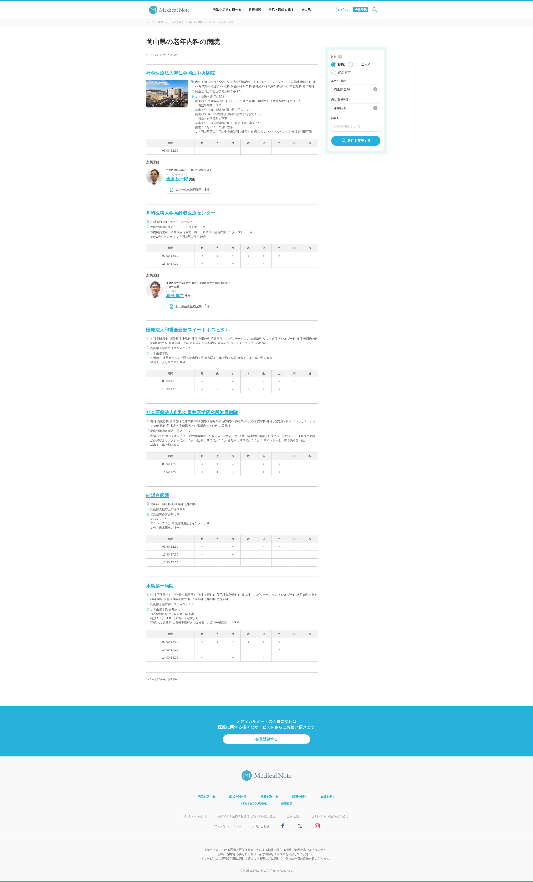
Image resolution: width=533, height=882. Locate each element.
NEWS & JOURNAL (253, 803)
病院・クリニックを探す (170, 22)
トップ (149, 22)
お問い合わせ (260, 826)
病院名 (335, 118)
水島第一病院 (160, 585)
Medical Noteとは (195, 816)
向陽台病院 (157, 495)
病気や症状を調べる (227, 9)
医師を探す (328, 796)
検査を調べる (269, 796)
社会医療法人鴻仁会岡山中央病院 (180, 73)
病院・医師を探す (281, 9)
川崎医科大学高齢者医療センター (180, 213)
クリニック (363, 64)
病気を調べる (206, 796)
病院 (341, 64)
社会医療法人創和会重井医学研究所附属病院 (192, 412)
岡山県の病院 (196, 22)
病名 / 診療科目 (339, 99)
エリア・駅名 (338, 81)
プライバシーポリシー (226, 826)
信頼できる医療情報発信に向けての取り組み (246, 816)
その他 (306, 9)
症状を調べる (238, 796)
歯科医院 (344, 73)
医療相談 (255, 9)
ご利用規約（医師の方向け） (331, 816)
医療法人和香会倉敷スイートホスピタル (188, 329)
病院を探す (299, 796)
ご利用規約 (293, 816)
